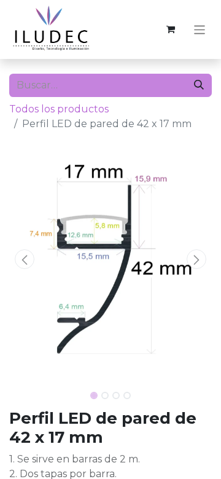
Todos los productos (59, 109)
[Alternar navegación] (199, 29)
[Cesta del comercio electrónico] (170, 29)
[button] (24, 259)
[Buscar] (199, 85)
